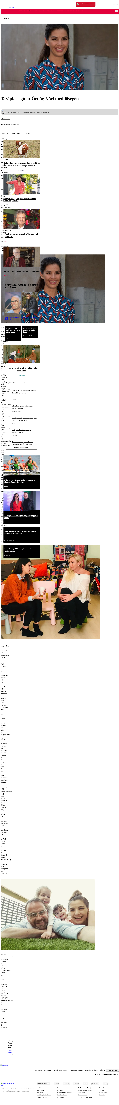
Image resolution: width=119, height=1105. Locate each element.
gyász (13, 423)
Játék (60, 4)
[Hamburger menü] (4, 11)
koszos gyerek (27, 335)
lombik (13, 133)
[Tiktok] (108, 1066)
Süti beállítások (112, 1070)
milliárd (6, 205)
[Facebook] (117, 1066)
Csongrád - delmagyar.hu (42, 1097)
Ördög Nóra (27, 133)
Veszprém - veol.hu (103, 1092)
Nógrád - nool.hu (81, 1092)
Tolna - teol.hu (102, 1087)
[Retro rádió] (80, 5)
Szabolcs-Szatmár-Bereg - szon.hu (85, 1097)
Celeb (10, 18)
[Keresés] (116, 11)
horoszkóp (7, 555)
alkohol (14, 435)
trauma (3, 133)
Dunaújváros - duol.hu (62, 1087)
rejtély (8, 338)
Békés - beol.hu (40, 1092)
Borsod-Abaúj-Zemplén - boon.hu (44, 1095)
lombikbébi (5, 119)
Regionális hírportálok (43, 1083)
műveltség (21, 375)
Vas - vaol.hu (101, 1090)
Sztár (29, 11)
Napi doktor (69, 11)
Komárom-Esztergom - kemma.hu (85, 1090)
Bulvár (85, 1083)
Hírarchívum (38, 1070)
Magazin (76, 1083)
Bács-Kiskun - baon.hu (41, 1087)
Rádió (105, 1083)
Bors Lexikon (69, 4)
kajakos (24, 321)
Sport (35, 11)
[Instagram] (112, 1066)
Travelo (50, 11)
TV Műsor (79, 11)
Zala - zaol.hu (102, 1095)
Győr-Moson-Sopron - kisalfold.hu (64, 1092)
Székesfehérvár (104, 4)
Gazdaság (66, 1083)
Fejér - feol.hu (60, 1090)
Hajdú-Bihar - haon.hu (62, 1095)
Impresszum (47, 1070)
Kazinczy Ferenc (9, 540)
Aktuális (21, 11)
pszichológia (19, 133)
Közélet (56, 1083)
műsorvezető (8, 322)
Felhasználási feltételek (76, 1070)
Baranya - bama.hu (40, 1090)
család (8, 133)
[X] (2, 183)
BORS (6, 18)
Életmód (42, 11)
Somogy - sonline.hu (82, 1095)
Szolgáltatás (95, 1083)
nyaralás (6, 275)
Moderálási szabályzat (91, 1070)
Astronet (59, 11)
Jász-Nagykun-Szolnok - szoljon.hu (85, 1087)
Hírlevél (102, 1070)
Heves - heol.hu (60, 1097)
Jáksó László (9, 241)
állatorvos (21, 170)
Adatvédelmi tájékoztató (60, 1070)
